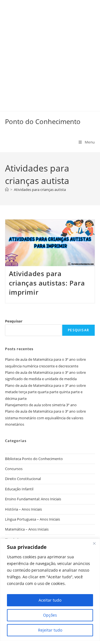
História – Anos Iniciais (23, 509)
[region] (50, 590)
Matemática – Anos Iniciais (27, 529)
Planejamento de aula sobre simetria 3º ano (41, 404)
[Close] (94, 543)
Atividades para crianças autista (40, 189)
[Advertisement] (50, 50)
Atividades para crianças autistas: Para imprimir (47, 283)
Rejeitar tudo (50, 630)
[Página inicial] (7, 189)
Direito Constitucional (23, 478)
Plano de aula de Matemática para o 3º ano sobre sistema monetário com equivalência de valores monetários (45, 418)
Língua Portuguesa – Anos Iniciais (32, 519)
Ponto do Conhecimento (43, 121)
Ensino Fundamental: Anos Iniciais (33, 498)
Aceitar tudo (50, 600)
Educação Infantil (19, 488)
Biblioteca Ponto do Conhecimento (34, 458)
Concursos (13, 468)
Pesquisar (13, 321)
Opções (50, 615)
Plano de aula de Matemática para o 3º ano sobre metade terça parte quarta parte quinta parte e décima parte (45, 392)
